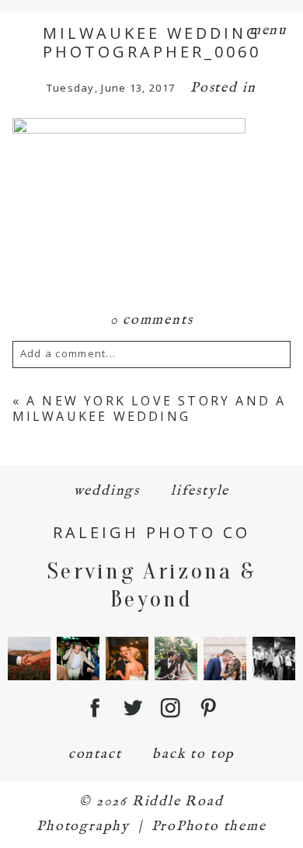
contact (95, 754)
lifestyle (200, 491)
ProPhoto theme (209, 827)
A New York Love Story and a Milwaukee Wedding (149, 408)
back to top (193, 754)
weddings (107, 491)
